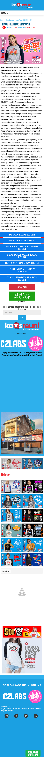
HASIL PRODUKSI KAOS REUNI (22, 278)
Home (2, 20)
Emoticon (5, 571)
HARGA (22, 287)
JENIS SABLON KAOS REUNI (22, 263)
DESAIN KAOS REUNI (22, 234)
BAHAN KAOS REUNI (22, 240)
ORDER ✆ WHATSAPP (22, 296)
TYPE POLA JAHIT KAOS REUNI (22, 256)
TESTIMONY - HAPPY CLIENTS (22, 270)
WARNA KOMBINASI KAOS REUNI (22, 247)
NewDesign (10, 20)
